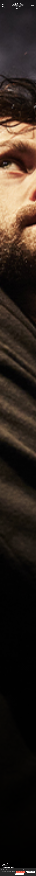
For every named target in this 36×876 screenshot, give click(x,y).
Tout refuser (30, 871)
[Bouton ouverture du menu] (32, 6)
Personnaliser (19, 873)
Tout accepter (20, 871)
